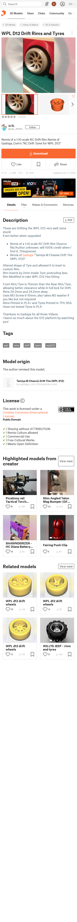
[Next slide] (72, 104)
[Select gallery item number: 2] (20, 492)
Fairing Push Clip (55, 545)
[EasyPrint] (47, 4)
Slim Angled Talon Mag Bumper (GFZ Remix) (56, 499)
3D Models (10, 24)
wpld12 (50, 345)
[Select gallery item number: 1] (16, 492)
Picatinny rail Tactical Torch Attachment (16, 499)
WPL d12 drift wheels (15, 602)
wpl (6, 345)
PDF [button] (70, 220)
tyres (38, 345)
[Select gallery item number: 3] (22, 492)
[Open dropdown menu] (72, 33)
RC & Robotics (52, 24)
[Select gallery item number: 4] (60, 492)
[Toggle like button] (8, 506)
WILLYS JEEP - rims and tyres (57, 647)
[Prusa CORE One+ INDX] (38, 188)
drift (27, 345)
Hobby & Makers (30, 24)
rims (16, 345)
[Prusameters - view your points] (54, 4)
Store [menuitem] (30, 13)
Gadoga (28, 255)
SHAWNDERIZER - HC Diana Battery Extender (19, 545)
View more (66, 461)
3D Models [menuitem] (16, 13)
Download (40, 153)
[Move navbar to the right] (73, 13)
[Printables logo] (3, 13)
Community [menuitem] (56, 13)
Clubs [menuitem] (41, 13)
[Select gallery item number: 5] (62, 492)
